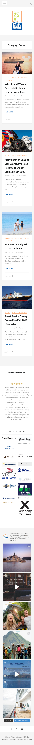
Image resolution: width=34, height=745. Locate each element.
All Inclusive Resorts (13, 238)
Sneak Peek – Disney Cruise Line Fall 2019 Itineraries (16, 320)
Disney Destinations (19, 78)
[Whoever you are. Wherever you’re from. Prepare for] (17, 616)
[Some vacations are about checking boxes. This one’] (17, 645)
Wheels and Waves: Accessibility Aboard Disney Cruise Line (16, 87)
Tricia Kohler (22, 176)
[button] (9, 439)
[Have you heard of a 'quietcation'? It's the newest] (17, 558)
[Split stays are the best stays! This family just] (17, 674)
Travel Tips (9, 80)
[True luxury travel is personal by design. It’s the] (17, 587)
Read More (9, 112)
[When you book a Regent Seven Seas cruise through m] (17, 703)
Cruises (7, 78)
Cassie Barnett (21, 96)
